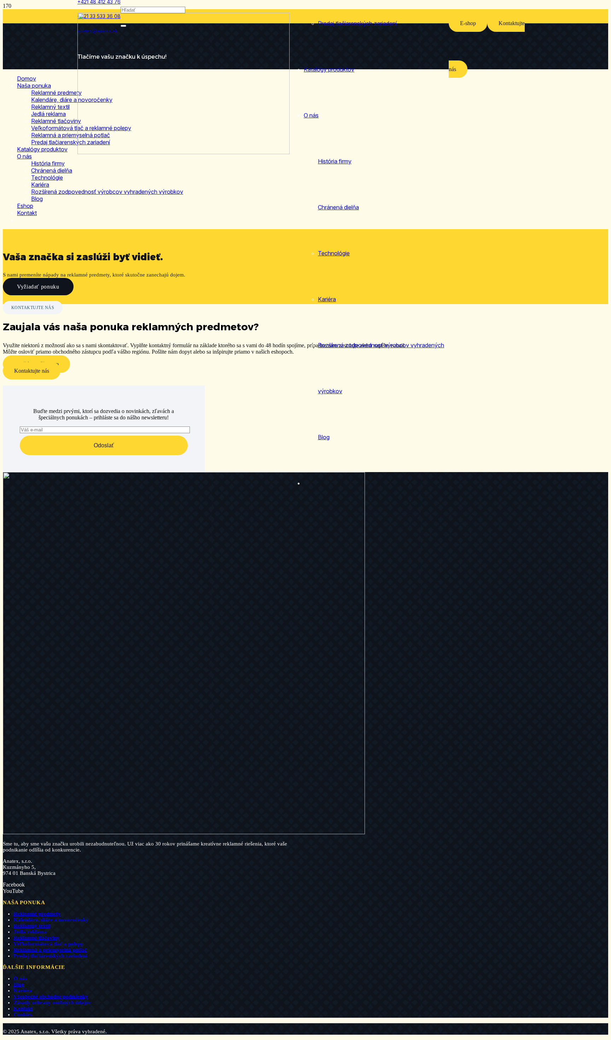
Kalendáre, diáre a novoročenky (50, 920)
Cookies (22, 1014)
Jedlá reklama (30, 932)
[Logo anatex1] (184, 832)
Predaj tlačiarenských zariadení (50, 956)
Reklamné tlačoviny (36, 938)
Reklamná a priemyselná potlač (50, 950)
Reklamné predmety (36, 914)
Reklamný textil (31, 926)
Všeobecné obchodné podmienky (50, 996)
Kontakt (23, 1008)
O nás (20, 978)
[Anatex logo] (183, 152)
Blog (18, 984)
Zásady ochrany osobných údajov (52, 1002)
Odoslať (104, 445)
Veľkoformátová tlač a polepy (48, 944)
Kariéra (22, 990)
